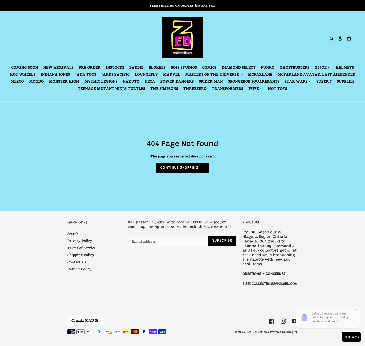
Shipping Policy (80, 254)
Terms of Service (81, 247)
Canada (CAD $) (84, 320)
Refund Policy (79, 268)
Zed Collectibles (258, 332)
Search (73, 233)
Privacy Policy (79, 240)
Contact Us (76, 261)
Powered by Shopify (284, 332)
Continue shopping (179, 168)
